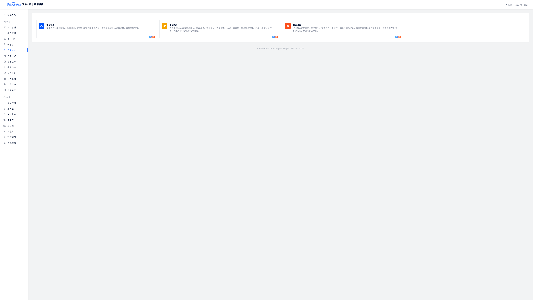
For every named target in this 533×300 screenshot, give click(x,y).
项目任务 (11, 61)
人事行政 (11, 56)
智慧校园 (11, 103)
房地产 (10, 120)
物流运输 (11, 143)
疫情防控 (11, 67)
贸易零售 (11, 114)
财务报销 (11, 78)
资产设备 (11, 73)
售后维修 (11, 50)
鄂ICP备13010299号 (295, 48)
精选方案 (11, 14)
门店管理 (11, 84)
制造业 (10, 131)
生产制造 (11, 39)
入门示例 (11, 27)
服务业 (10, 108)
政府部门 (11, 137)
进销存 (10, 44)
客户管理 (11, 33)
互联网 (10, 125)
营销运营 (11, 90)
